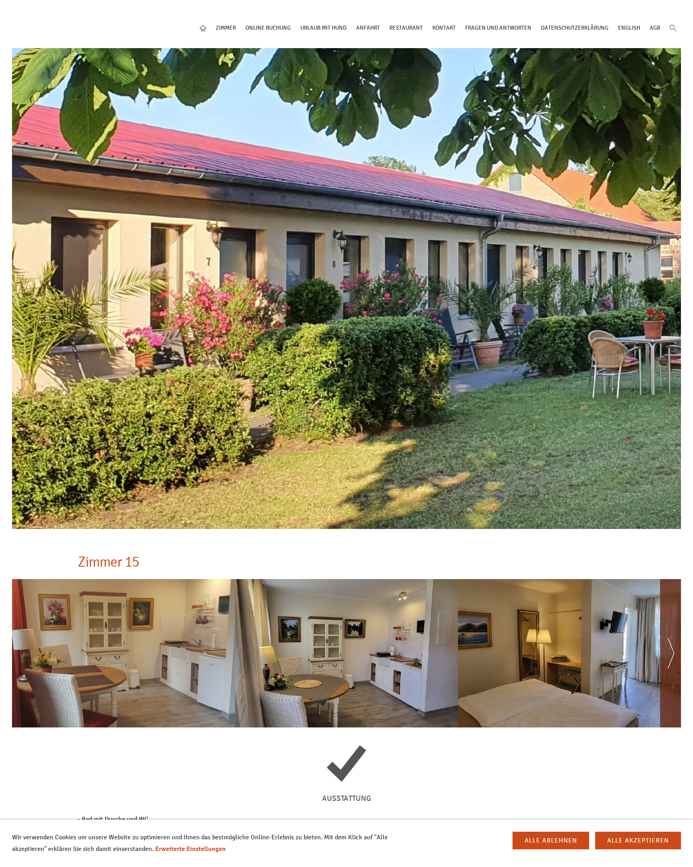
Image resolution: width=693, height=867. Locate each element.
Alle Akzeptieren (638, 841)
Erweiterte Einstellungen (190, 849)
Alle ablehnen (551, 841)
